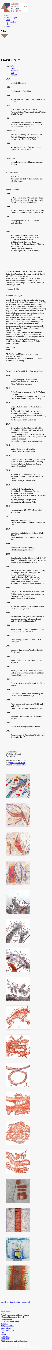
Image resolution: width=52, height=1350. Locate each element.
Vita (12, 73)
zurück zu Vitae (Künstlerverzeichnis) (15, 1302)
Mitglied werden (7, 1326)
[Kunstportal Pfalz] (28, 1348)
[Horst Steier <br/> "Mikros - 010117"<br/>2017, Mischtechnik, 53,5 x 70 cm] (18, 829)
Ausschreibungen (7, 1330)
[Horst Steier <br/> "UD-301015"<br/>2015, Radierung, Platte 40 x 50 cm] (18, 1147)
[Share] (4, 1311)
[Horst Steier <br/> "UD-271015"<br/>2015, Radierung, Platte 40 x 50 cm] (18, 1118)
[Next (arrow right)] (4, 1313)
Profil (8, 15)
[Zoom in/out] (9, 1311)
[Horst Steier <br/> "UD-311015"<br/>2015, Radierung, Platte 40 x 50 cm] (18, 1176)
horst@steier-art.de (17, 763)
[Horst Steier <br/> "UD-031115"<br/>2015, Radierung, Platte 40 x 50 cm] (18, 1060)
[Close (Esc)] (2, 1311)
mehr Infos (10, 66)
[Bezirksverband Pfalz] (8, 1348)
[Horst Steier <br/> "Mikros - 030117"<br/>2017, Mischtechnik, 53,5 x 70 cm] (18, 887)
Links (3, 1332)
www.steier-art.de (19, 765)
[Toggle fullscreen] (7, 1311)
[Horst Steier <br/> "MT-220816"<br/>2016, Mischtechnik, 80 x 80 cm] (18, 974)
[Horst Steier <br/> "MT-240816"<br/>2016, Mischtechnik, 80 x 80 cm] (18, 1002)
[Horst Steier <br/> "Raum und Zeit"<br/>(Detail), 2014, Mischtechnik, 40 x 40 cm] (18, 1205)
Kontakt (9, 26)
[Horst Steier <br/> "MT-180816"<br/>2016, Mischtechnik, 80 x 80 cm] (18, 916)
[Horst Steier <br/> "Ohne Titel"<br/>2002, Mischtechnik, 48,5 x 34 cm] (18, 1234)
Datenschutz (5, 1337)
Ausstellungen (11, 17)
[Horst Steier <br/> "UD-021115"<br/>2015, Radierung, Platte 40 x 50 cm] (18, 1031)
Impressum (5, 1339)
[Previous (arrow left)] (2, 1313)
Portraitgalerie (11, 22)
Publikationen (6, 1328)
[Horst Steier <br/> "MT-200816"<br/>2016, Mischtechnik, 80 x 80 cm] (18, 945)
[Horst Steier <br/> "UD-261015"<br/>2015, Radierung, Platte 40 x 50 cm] (18, 1089)
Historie (9, 24)
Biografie (14, 70)
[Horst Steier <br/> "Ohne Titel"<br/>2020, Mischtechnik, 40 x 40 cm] (18, 800)
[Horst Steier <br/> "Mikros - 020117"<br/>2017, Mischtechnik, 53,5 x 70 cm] (18, 858)
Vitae (8, 20)
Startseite (4, 1324)
